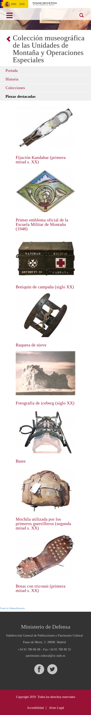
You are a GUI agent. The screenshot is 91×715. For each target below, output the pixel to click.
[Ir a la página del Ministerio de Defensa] (14, 4)
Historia (12, 79)
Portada (12, 70)
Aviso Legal (56, 707)
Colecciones (15, 88)
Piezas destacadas (21, 96)
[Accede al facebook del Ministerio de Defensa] (39, 669)
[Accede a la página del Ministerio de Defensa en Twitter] (52, 669)
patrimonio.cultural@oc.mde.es (45, 655)
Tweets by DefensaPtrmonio (12, 608)
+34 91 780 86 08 (29, 649)
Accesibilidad (35, 707)
